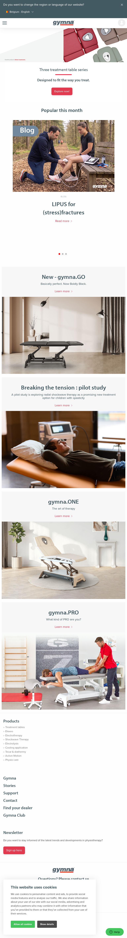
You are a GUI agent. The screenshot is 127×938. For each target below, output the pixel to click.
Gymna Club (14, 815)
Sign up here (14, 850)
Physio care (12, 760)
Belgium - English (19, 12)
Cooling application (16, 747)
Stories (9, 785)
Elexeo (9, 731)
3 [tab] (66, 254)
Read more (62, 221)
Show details (47, 924)
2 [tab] (63, 254)
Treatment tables (15, 727)
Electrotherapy (13, 735)
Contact (10, 800)
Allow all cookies (23, 924)
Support (10, 792)
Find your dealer (17, 807)
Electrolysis (11, 743)
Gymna (9, 778)
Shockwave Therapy (17, 739)
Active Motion (13, 755)
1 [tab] (59, 254)
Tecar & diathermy (15, 751)
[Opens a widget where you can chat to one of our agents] (115, 932)
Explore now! (61, 91)
